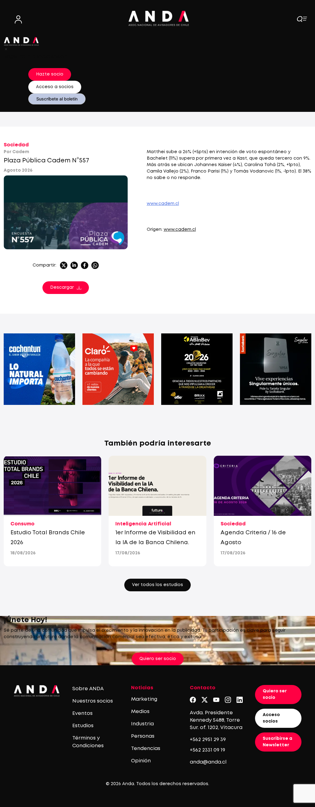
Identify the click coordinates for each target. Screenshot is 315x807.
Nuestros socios (92, 701)
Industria (142, 724)
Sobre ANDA (88, 689)
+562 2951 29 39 (208, 739)
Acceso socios (271, 718)
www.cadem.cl (180, 229)
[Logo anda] (158, 18)
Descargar (62, 287)
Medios (140, 711)
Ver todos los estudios (157, 585)
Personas (142, 736)
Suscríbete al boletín (57, 98)
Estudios (83, 725)
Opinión (141, 761)
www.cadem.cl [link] (163, 204)
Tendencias (145, 748)
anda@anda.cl (208, 762)
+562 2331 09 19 (207, 750)
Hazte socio (49, 74)
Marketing (144, 699)
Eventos (82, 713)
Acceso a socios (55, 87)
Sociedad (16, 145)
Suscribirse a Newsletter (277, 742)
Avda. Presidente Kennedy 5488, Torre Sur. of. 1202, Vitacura (216, 720)
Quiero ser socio (157, 659)
